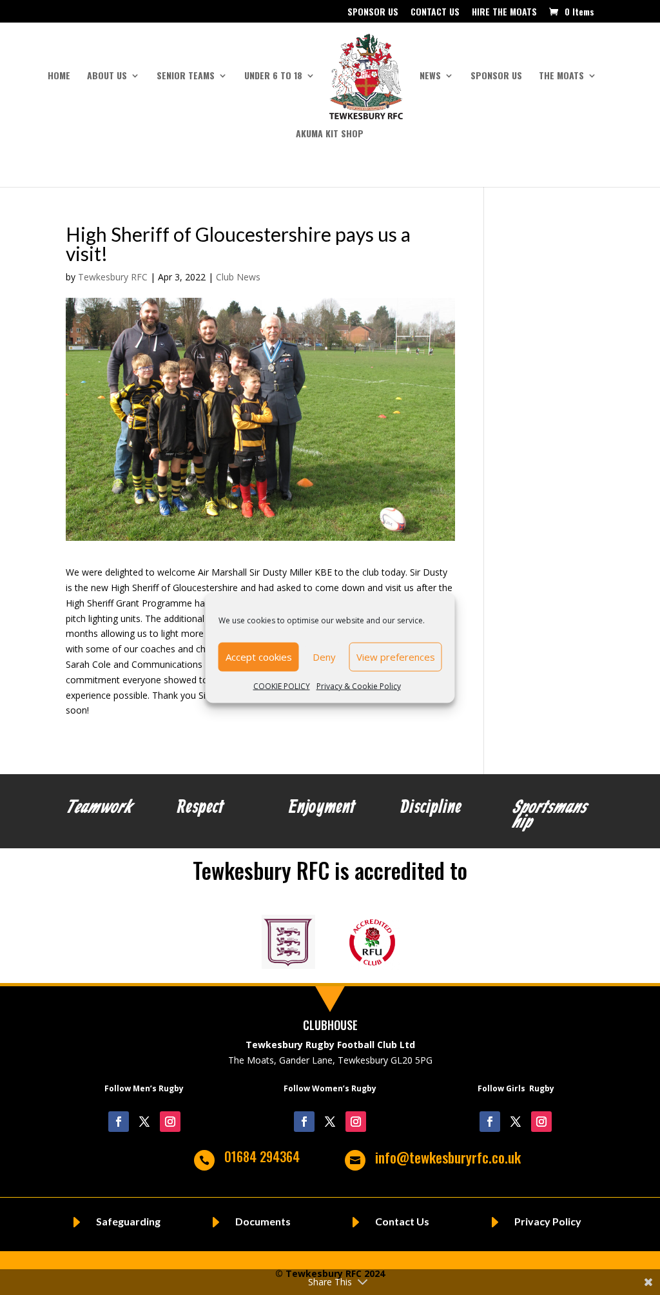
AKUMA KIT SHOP (330, 134)
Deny (324, 656)
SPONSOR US (372, 12)
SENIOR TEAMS (186, 76)
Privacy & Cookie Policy (358, 685)
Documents (263, 1221)
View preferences (395, 656)
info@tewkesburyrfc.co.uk (448, 1157)
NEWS (430, 76)
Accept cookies (259, 656)
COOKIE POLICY (281, 685)
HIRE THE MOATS (504, 12)
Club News (238, 277)
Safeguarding (128, 1221)
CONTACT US (435, 12)
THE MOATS (561, 76)
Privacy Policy (547, 1221)
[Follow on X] (144, 1121)
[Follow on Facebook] (118, 1121)
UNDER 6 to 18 (273, 76)
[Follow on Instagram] (170, 1121)
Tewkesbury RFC (113, 277)
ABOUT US (107, 76)
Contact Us (402, 1221)
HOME (59, 76)
